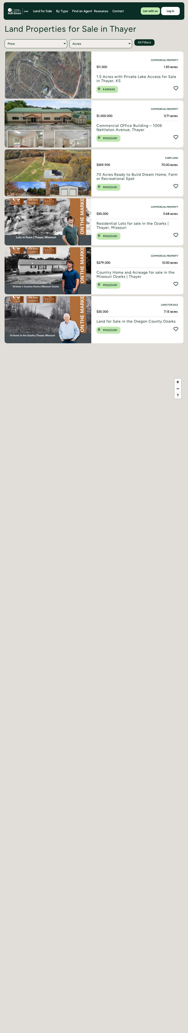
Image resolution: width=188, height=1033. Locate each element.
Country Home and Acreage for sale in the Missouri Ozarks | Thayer (136, 274)
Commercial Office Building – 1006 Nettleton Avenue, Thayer (129, 127)
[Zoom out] (177, 388)
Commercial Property (164, 60)
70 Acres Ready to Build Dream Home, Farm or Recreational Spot (137, 176)
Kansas (109, 89)
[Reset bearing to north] (177, 395)
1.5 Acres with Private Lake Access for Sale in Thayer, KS (136, 78)
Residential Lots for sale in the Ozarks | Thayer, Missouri (133, 225)
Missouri (110, 138)
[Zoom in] (177, 382)
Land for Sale (169, 304)
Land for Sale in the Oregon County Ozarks (136, 321)
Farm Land (171, 157)
